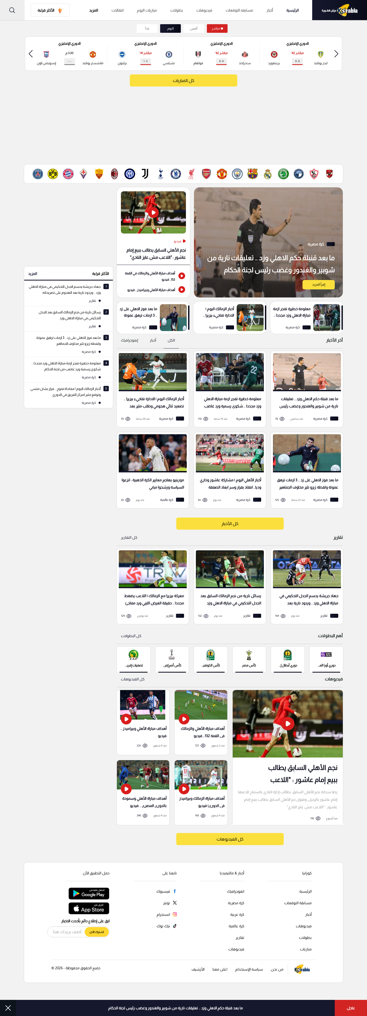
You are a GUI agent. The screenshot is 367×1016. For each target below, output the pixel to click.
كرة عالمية (236, 926)
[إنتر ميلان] (129, 173)
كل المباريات (183, 80)
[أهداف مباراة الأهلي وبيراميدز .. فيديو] (153, 289)
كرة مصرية (236, 903)
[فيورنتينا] (83, 173)
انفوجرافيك (235, 891)
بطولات (176, 10)
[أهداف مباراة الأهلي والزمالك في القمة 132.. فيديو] (153, 276)
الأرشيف (198, 969)
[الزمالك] (314, 173)
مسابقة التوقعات (298, 903)
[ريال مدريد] (267, 173)
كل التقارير (129, 537)
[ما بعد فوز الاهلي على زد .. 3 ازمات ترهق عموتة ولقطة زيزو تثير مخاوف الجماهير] (153, 317)
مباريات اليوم (147, 10)
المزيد (32, 273)
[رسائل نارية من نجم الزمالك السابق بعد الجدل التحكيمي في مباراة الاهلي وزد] (228, 586)
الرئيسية (292, 10)
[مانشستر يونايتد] (222, 173)
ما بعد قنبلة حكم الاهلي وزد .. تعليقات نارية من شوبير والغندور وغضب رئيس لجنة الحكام (175, 1008)
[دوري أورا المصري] (326, 659)
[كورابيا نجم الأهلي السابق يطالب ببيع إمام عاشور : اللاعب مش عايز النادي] (288, 757)
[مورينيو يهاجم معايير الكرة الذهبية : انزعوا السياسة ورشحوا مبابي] (151, 470)
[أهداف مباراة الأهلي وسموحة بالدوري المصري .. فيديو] (143, 792)
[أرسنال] (206, 173)
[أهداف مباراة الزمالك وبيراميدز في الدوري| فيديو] (201, 792)
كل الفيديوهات (133, 679)
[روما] (99, 173)
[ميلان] (114, 173)
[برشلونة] (252, 173)
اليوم (170, 28)
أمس (193, 28)
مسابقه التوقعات (239, 10)
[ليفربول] (191, 173)
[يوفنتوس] (145, 173)
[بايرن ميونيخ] (68, 173)
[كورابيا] (339, 10)
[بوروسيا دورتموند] (53, 173)
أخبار (270, 10)
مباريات (306, 949)
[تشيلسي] (175, 173)
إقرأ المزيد (318, 284)
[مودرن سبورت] (283, 173)
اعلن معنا (220, 969)
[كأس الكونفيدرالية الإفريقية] (210, 659)
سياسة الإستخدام (249, 969)
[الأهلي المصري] (329, 173)
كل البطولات (131, 636)
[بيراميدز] (298, 173)
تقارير (240, 937)
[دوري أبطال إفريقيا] (287, 659)
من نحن (277, 969)
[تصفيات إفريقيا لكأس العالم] (133, 659)
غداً (147, 28)
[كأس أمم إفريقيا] (172, 659)
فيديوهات (204, 10)
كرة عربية (237, 914)
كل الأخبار (229, 523)
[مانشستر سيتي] (237, 173)
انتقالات (117, 10)
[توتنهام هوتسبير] (160, 173)
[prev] (336, 53)
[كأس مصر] (249, 659)
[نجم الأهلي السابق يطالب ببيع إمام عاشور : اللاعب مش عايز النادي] (153, 226)
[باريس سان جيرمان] (37, 173)
